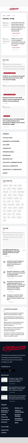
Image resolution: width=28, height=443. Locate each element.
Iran (4, 201)
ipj (20, 198)
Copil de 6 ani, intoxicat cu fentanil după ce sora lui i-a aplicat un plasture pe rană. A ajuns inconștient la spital (14, 334)
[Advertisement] (14, 2)
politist (15, 207)
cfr (10, 191)
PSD (4, 210)
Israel (8, 201)
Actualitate (7, 138)
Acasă (4, 15)
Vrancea (19, 217)
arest (15, 185)
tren (9, 217)
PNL (22, 204)
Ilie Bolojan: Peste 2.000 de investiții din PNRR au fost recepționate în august (16, 380)
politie (9, 207)
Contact (3, 432)
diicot (14, 191)
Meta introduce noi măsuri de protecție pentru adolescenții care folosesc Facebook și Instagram (13, 329)
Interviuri (7, 155)
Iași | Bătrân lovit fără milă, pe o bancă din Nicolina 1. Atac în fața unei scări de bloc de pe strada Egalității (11, 252)
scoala (19, 210)
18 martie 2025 (14, 49)
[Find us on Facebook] (2, 370)
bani (4, 188)
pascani (18, 204)
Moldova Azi (7, 159)
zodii (5, 220)
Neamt (5, 204)
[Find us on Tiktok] (10, 370)
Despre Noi (5, 430)
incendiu (16, 198)
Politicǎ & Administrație (12, 162)
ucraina (13, 217)
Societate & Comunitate (9, 73)
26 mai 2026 (5, 103)
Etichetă (8, 15)
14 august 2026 (6, 126)
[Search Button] (26, 9)
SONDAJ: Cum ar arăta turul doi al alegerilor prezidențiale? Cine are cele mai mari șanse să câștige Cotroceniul (18, 42)
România (9, 210)
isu (12, 201)
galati (9, 195)
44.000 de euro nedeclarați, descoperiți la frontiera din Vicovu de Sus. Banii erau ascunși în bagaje (13, 77)
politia (5, 207)
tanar (5, 217)
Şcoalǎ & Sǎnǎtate (10, 166)
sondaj (13, 15)
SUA (13, 214)
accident (5, 185)
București (6, 191)
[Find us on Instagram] (13, 370)
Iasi (4, 198)
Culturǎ (6, 145)
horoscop (20, 195)
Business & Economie (11, 141)
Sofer (5, 214)
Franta (5, 195)
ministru (17, 201)
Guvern (14, 195)
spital (9, 214)
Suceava (18, 214)
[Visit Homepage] (14, 9)
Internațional (8, 152)
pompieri (21, 207)
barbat (8, 188)
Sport (5, 173)
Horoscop (7, 148)
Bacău (19, 185)
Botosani (20, 188)
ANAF (10, 185)
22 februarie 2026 (15, 35)
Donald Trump (21, 191)
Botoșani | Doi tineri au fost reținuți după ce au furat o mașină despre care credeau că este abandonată (13, 99)
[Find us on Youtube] (6, 370)
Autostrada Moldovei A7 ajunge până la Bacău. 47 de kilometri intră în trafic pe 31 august (14, 318)
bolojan (14, 188)
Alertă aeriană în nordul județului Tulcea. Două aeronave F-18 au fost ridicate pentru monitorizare (14, 324)
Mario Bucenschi (16, 33)
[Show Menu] (1, 9)
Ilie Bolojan (9, 198)
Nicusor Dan (11, 204)
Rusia (14, 210)
